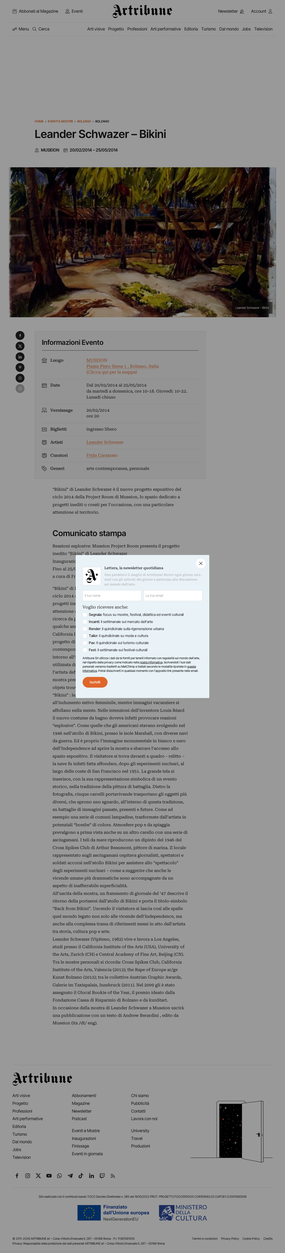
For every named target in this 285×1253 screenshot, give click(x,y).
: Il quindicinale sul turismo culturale (119, 643)
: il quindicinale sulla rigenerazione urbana (126, 629)
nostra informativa (151, 662)
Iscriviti (95, 682)
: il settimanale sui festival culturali (118, 650)
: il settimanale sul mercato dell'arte (121, 622)
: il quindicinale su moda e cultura (118, 636)
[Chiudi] (201, 563)
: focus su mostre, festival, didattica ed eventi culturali (136, 615)
